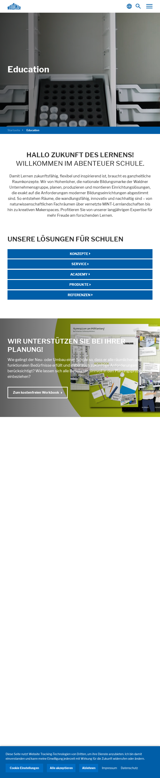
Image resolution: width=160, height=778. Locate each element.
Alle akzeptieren (61, 768)
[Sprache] (130, 6)
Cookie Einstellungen (24, 768)
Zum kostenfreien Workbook (36, 392)
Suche (139, 6)
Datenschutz (129, 768)
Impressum (109, 768)
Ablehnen (88, 768)
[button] (149, 6)
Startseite (14, 130)
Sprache (130, 6)
